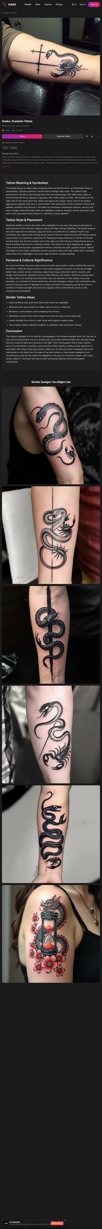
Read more (6, 167)
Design (28, 4)
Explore (48, 4)
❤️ (87, 136)
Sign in (83, 4)
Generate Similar (63, 136)
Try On (22, 136)
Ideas (37, 4)
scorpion (14, 148)
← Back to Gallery (9, 13)
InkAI (12, 4)
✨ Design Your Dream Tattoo (13, 143)
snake (5, 148)
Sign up (94, 4)
